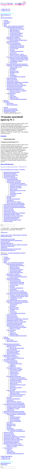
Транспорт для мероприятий (17, 431)
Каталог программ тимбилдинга (18, 40)
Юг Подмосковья (14, 418)
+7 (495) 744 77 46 (5, 9)
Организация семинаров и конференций (11, 240)
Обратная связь (14, 97)
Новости (6, 100)
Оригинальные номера (16, 363)
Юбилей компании (15, 31)
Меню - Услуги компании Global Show (14, 26)
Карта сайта (13, 96)
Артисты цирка (14, 48)
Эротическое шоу (14, 373)
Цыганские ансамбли (15, 186)
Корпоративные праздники (17, 29)
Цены (5, 24)
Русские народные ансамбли (17, 183)
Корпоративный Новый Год (8, 250)
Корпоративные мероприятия (14, 27)
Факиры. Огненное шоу (16, 396)
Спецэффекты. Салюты (16, 61)
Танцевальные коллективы (17, 45)
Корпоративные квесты (7, 243)
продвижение (4, 254)
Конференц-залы (14, 72)
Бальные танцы (14, 372)
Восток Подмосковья (15, 421)
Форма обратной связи (7, 164)
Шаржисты (13, 366)
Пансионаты (13, 75)
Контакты (6, 23)
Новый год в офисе (15, 92)
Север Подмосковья (15, 417)
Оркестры (12, 191)
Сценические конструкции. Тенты (19, 59)
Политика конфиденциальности (18, 99)
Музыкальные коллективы (17, 47)
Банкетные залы (14, 71)
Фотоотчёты (10, 103)
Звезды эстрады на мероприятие (18, 55)
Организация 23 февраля (16, 33)
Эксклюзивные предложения (17, 76)
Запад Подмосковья (15, 419)
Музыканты (13, 194)
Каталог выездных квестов (17, 348)
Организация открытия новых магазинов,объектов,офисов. (15, 87)
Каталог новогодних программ (18, 90)
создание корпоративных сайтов (16, 253)
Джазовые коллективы (16, 187)
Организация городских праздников (16, 85)
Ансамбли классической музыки (18, 184)
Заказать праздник (11, 78)
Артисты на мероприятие (13, 43)
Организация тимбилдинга (14, 38)
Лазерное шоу (13, 62)
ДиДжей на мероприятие (16, 51)
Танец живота (13, 374)
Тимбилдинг (4, 247)
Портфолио (7, 102)
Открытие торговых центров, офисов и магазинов (14, 244)
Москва (12, 415)
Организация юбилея (12, 41)
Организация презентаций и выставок (17, 64)
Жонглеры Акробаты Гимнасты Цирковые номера (18, 392)
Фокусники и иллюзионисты (17, 394)
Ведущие (12, 50)
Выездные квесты (14, 30)
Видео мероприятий (12, 104)
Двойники (12, 365)
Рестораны (13, 69)
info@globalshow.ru (6, 14)
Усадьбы (12, 73)
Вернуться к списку (13, 169)
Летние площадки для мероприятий (15, 67)
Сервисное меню (11, 93)
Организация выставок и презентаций (11, 249)
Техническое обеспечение (7, 246)
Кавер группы (13, 189)
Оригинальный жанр (15, 44)
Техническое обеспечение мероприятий (17, 57)
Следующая (21, 169)
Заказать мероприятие (6, 17)
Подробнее (3, 136)
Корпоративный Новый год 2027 (15, 89)
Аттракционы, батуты (12, 80)
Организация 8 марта (15, 34)
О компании (7, 21)
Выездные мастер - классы (17, 54)
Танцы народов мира (15, 370)
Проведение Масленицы (16, 36)
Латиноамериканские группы (18, 190)
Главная (6, 20)
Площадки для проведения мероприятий (17, 65)
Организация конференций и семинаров (17, 82)
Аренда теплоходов (12, 79)
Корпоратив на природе (13, 37)
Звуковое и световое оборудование (19, 58)
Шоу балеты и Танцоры (16, 369)
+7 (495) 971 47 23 (5, 10)
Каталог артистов (5, 242)
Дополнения (13, 52)
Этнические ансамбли (16, 193)
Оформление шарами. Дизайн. (15, 83)
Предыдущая (4, 169)
